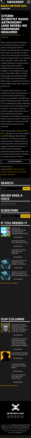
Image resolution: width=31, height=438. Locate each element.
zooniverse (11, 174)
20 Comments (18, 279)
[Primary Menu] (28, 2)
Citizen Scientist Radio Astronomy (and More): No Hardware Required (14, 24)
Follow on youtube (8, 204)
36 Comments (18, 382)
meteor (3, 172)
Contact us (14, 204)
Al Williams (17, 35)
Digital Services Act (24, 429)
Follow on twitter (5, 204)
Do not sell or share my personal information (15, 430)
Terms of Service (13, 429)
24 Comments (18, 237)
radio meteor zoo (13, 172)
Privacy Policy (5, 429)
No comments (18, 246)
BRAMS (6, 136)
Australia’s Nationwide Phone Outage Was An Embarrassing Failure (20, 231)
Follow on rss (11, 204)
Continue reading (19, 162)
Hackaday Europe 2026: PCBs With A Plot (20, 242)
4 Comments (17, 349)
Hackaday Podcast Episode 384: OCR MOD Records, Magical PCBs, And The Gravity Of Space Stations (20, 328)
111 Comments (17, 371)
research (23, 172)
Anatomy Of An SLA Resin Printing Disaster (19, 251)
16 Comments (17, 257)
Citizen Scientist (18, 169)
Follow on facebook (2, 204)
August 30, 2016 (6, 35)
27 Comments (18, 268)
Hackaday (15, 2)
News (10, 167)
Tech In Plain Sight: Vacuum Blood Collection (19, 376)
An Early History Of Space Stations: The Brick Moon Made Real (20, 273)
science (4, 174)
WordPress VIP (19, 432)
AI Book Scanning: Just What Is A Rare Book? (19, 366)
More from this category (9, 283)
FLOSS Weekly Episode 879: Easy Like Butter (20, 354)
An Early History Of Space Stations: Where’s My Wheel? (19, 262)
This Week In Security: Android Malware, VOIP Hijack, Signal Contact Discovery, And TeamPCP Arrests (20, 342)
